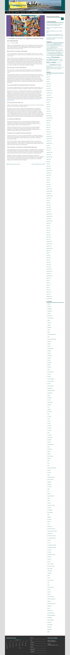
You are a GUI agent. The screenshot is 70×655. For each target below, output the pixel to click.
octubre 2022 (48, 154)
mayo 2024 (48, 127)
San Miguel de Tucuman (51, 547)
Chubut (47, 45)
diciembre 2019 (49, 214)
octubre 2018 (48, 246)
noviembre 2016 (49, 298)
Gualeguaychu (49, 392)
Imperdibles (40, 12)
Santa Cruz (58, 60)
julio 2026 (48, 76)
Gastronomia (58, 50)
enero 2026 (48, 88)
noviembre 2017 (49, 271)
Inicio (13, 12)
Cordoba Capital (50, 348)
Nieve (63, 52)
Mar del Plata (49, 437)
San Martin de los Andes (51, 60)
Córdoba (52, 47)
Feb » (20, 647)
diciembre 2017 (49, 268)
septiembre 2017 (49, 275)
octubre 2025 (48, 95)
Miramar (48, 451)
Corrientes (48, 47)
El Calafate (49, 362)
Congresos (49, 341)
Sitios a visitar (51, 62)
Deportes (56, 47)
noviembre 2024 (49, 118)
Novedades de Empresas (55, 54)
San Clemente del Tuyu (51, 535)
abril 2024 (48, 129)
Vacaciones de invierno (50, 68)
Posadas (48, 502)
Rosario (59, 59)
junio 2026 (48, 79)
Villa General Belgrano (51, 615)
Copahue (49, 343)
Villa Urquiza (49, 629)
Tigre (48, 582)
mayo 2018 (48, 257)
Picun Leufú (49, 486)
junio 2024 (48, 124)
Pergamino (49, 484)
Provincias (17, 12)
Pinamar (48, 493)
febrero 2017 (48, 291)
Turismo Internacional (56, 67)
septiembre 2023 (49, 143)
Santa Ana (49, 556)
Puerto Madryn (50, 512)
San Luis (48, 542)
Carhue (48, 320)
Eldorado (49, 364)
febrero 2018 (48, 264)
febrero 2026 (48, 86)
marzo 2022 (48, 166)
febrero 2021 (48, 184)
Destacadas (49, 48)
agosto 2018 (48, 250)
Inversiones (49, 404)
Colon (48, 336)
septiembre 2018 (49, 248)
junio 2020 (48, 202)
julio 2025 (48, 102)
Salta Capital (49, 526)
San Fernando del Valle (51, 538)
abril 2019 (48, 232)
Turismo (16, 42)
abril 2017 (48, 287)
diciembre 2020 (49, 188)
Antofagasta (49, 308)
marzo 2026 (48, 83)
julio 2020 (48, 200)
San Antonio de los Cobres (52, 531)
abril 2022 (48, 163)
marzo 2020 (48, 207)
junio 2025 (48, 104)
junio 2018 (48, 255)
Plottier (48, 498)
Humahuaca (49, 397)
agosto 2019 (48, 223)
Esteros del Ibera (50, 371)
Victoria (48, 608)
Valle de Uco (49, 605)
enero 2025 (48, 113)
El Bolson (49, 360)
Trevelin (48, 589)
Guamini (48, 395)
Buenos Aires (57, 44)
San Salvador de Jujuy (51, 554)
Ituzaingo (49, 409)
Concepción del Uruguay (51, 339)
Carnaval (48, 325)
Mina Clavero (49, 449)
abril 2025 (48, 108)
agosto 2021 (48, 175)
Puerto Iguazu (49, 509)
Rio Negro (56, 59)
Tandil (48, 575)
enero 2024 (48, 134)
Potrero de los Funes (51, 505)
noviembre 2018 (49, 243)
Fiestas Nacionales (60, 48)
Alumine (48, 304)
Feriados (48, 374)
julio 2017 (48, 280)
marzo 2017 (48, 289)
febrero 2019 (48, 236)
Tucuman (47, 65)
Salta (61, 59)
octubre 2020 (48, 193)
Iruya (48, 406)
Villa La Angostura (58, 68)
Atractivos (23, 12)
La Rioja (48, 423)
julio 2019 (48, 225)
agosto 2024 (48, 120)
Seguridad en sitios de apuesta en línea (13, 164)
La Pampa (49, 416)
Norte (47, 53)
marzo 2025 (48, 111)
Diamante (49, 357)
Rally (48, 514)
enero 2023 (48, 150)
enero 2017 (48, 294)
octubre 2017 (48, 273)
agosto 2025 (48, 99)
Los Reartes (49, 435)
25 (16, 645)
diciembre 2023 (49, 136)
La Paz (48, 418)
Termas (48, 577)
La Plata (48, 421)
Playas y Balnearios (50, 495)
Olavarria (49, 470)
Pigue (48, 488)
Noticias (8, 12)
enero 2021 (48, 186)
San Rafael (49, 552)
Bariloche (52, 44)
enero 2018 (48, 266)
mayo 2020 (48, 204)
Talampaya (49, 573)
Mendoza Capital (50, 444)
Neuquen (59, 52)
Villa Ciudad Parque (50, 612)
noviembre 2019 (49, 216)
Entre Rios (54, 48)
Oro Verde (49, 472)
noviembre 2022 (49, 152)
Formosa (49, 383)
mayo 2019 (48, 230)
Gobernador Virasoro (51, 390)
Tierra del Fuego (58, 62)
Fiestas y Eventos (50, 50)
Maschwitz (49, 439)
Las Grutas (49, 425)
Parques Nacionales (52, 55)
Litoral (47, 52)
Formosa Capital (50, 385)
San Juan (48, 540)
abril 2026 (48, 81)
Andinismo (48, 44)
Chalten (48, 329)
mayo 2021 (48, 179)
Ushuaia (62, 67)
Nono (48, 463)
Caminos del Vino (50, 318)
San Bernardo (49, 533)
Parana (47, 55)
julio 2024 (48, 122)
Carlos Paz (49, 322)
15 (6, 644)
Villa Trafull (49, 627)
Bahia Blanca (49, 311)
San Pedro (49, 549)
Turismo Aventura (50, 596)
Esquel (48, 369)
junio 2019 (48, 227)
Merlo (48, 446)
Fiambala (49, 376)
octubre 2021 (48, 172)
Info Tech (49, 399)
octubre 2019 (48, 218)
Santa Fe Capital (50, 563)
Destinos (28, 12)
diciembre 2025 (49, 90)
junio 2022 (48, 161)
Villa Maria (49, 622)
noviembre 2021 (49, 170)
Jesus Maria (49, 411)
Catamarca (49, 327)
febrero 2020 (48, 209)
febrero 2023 (48, 147)
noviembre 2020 (49, 191)
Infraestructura (50, 402)
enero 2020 (48, 211)
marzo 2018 (48, 262)
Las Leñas (49, 430)
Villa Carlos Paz (50, 610)
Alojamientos (34, 12)
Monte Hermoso (50, 456)
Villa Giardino (49, 617)
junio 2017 (48, 282)
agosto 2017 (48, 278)
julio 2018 (48, 252)
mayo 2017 (48, 284)
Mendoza (51, 52)
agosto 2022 (48, 159)
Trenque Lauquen (50, 587)
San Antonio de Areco (51, 528)
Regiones (51, 59)
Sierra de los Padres (50, 566)
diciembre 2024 (49, 115)
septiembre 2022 (49, 156)
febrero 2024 (48, 131)
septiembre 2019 (49, 220)
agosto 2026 (48, 74)
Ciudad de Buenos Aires (54, 45)
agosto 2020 (48, 198)
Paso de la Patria (50, 479)
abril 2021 (48, 182)
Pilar (48, 491)
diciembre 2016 (49, 296)
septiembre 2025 (49, 97)
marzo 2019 (48, 234)
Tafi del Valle (49, 570)
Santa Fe (61, 60)
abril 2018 (48, 259)
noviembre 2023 (49, 138)
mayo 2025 (48, 106)
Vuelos (47, 69)
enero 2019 (48, 239)
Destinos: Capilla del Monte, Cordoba (38, 164)
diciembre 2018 (49, 241)
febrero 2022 (48, 168)
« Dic (7, 647)
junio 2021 (48, 177)
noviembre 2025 (49, 92)
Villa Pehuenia (49, 624)
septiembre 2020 (49, 195)
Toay (48, 584)
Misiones (54, 52)
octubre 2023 (48, 140)
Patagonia (58, 55)
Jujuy (62, 50)
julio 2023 (48, 145)
